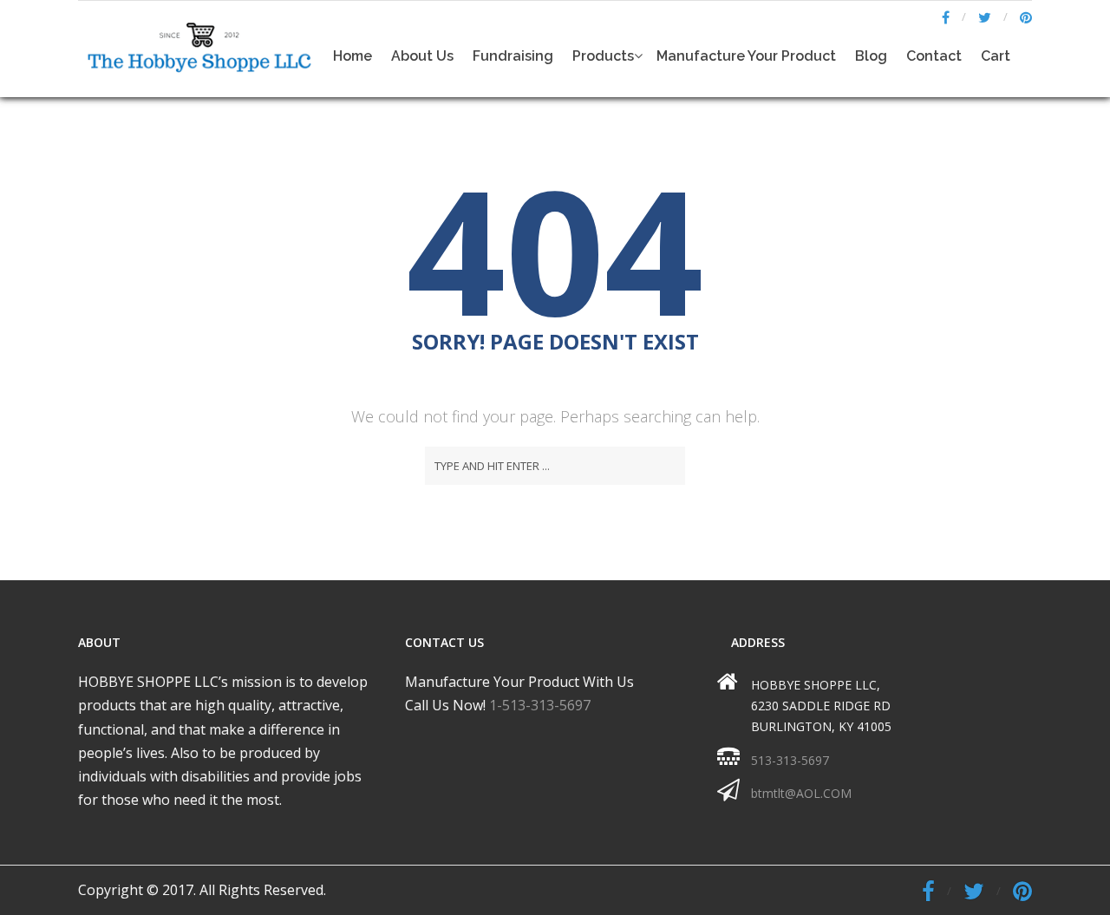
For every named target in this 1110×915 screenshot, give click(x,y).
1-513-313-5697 (540, 705)
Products (603, 56)
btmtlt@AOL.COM (801, 793)
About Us (422, 56)
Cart (995, 56)
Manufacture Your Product (746, 56)
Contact (934, 56)
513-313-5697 (790, 760)
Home (352, 56)
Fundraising (513, 56)
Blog (871, 56)
